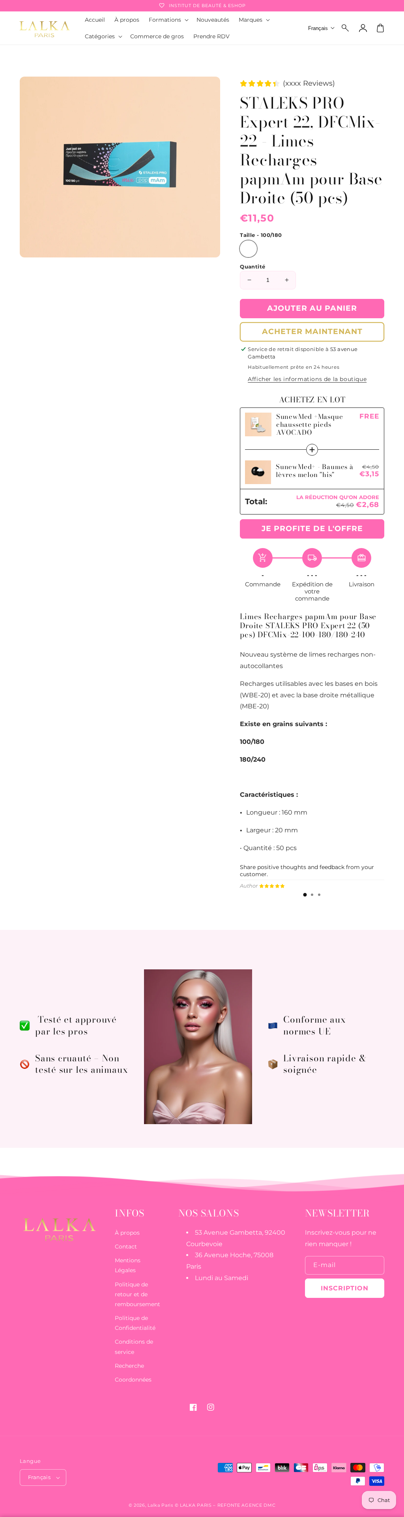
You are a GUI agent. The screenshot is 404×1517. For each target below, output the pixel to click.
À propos (127, 1232)
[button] (345, 28)
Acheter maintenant (312, 331)
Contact (126, 1246)
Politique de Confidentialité (135, 1322)
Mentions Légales (127, 1265)
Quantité (252, 266)
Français (39, 1477)
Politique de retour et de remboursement (137, 1294)
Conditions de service (134, 1346)
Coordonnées (133, 1379)
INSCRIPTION (344, 1288)
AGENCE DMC (258, 1505)
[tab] (305, 894)
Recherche (129, 1365)
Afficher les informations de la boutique (307, 379)
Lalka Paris (160, 1505)
